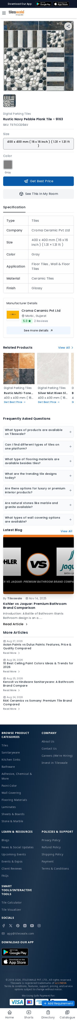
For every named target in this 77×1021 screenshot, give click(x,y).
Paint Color (9, 785)
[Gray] (7, 164)
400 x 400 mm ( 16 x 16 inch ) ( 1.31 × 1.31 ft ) (38, 144)
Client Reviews (12, 868)
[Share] (68, 26)
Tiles (5, 745)
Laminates (9, 807)
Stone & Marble (12, 821)
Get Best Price (42, 181)
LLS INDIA (61, 983)
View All (64, 348)
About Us (48, 741)
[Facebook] (4, 926)
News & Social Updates (18, 847)
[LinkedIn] (25, 926)
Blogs (5, 840)
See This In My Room (41, 193)
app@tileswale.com (20, 933)
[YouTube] (32, 926)
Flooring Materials (14, 800)
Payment (48, 861)
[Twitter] (11, 926)
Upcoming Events (14, 854)
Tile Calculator (12, 902)
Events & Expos (12, 861)
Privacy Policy (51, 840)
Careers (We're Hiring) (57, 755)
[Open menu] (4, 13)
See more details (36, 330)
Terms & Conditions (55, 868)
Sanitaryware (11, 752)
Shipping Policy (52, 854)
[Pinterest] (18, 926)
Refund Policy (51, 847)
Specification (14, 207)
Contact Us (49, 748)
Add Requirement (60, 1003)
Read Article (13, 624)
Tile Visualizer (11, 909)
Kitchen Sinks (11, 759)
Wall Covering (11, 793)
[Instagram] (39, 926)
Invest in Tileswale (55, 763)
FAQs (5, 875)
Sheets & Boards (13, 814)
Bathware (8, 767)
